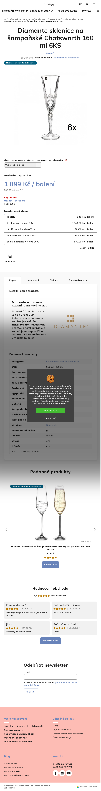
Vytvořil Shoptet (88, 786)
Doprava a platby (14, 730)
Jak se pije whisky (12, 771)
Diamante (50, 53)
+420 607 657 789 (62, 767)
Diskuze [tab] (54, 280)
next (95, 530)
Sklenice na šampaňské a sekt (63, 361)
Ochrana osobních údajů (18, 741)
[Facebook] (56, 773)
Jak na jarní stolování (13, 767)
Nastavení (50, 418)
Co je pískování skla (62, 730)
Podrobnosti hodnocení (67, 57)
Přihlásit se (31, 692)
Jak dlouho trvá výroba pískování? (23, 726)
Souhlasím (52, 410)
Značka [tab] (79, 280)
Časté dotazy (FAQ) (62, 738)
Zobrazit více (50, 640)
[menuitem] (27, 11)
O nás (55, 726)
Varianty (49, 564)
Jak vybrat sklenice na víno (16, 775)
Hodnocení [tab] (33, 280)
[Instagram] (62, 773)
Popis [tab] (12, 280)
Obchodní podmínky (15, 737)
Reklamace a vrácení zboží (19, 733)
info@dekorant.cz (62, 763)
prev (6, 530)
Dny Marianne (10, 763)
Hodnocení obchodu (50, 588)
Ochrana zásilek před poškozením (68, 734)
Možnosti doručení (14, 200)
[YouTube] (69, 773)
